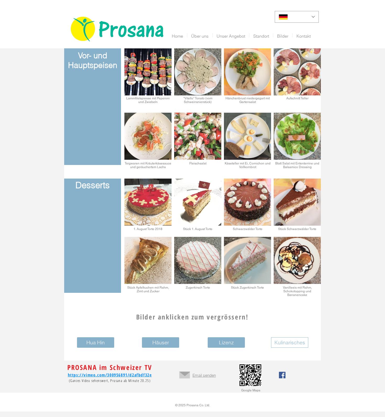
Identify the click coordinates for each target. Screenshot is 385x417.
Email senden (204, 375)
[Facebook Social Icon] (282, 375)
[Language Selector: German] (297, 17)
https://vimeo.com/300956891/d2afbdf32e (110, 375)
